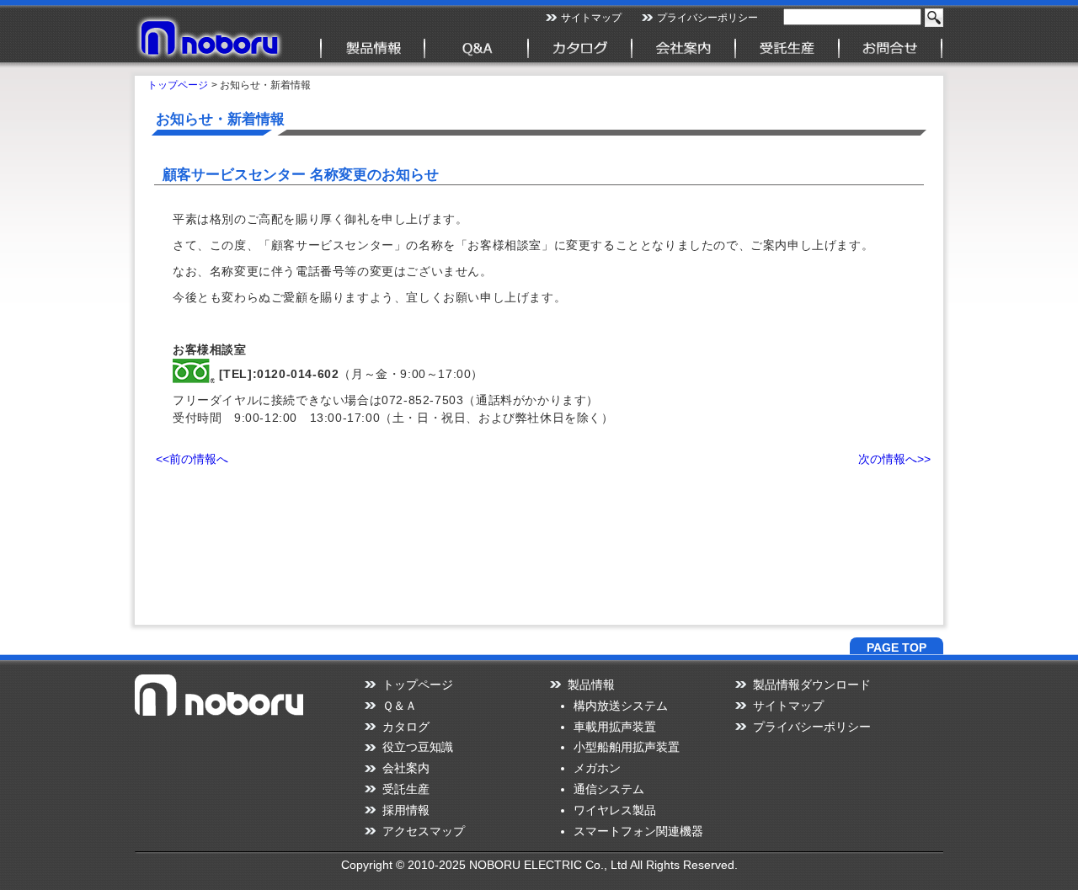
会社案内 (406, 768)
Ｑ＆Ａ (399, 705)
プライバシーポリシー (707, 18)
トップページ (177, 85)
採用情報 (406, 810)
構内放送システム (621, 705)
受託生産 (406, 789)
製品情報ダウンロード (812, 684)
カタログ (406, 726)
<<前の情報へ (192, 459)
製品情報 (591, 684)
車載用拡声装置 (615, 726)
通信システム (609, 789)
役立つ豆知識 (417, 747)
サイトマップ (591, 18)
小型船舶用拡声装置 (627, 747)
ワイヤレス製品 (615, 810)
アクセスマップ (423, 831)
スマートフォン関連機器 (638, 831)
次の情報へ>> (894, 459)
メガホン (597, 768)
